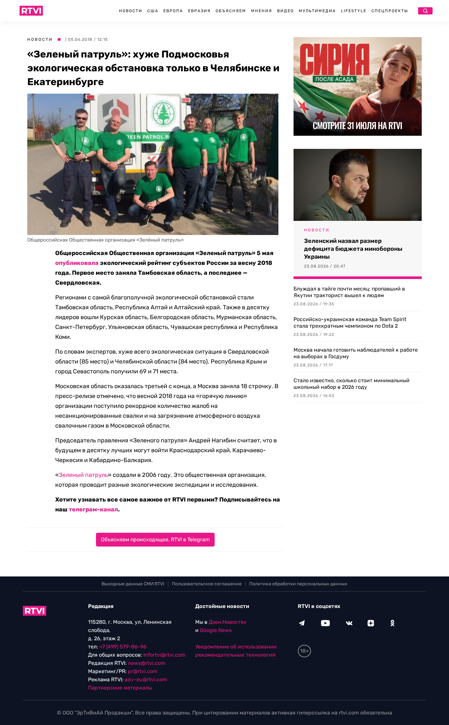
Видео (285, 11)
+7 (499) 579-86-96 (123, 646)
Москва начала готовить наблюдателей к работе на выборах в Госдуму (356, 353)
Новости (130, 11)
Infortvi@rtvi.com (164, 655)
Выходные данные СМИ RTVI (133, 584)
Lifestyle (353, 11)
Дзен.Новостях (228, 622)
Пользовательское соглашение (207, 584)
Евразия (199, 11)
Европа (173, 11)
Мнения (261, 11)
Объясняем (231, 11)
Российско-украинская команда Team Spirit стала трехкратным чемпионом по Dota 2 (350, 322)
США (152, 11)
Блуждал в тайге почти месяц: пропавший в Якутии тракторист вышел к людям (349, 292)
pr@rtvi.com (142, 671)
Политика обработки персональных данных (298, 584)
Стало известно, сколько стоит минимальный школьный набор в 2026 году (352, 383)
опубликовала (77, 263)
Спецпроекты (389, 11)
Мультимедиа (317, 11)
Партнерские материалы (120, 688)
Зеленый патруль (83, 475)
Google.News (216, 630)
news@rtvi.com (146, 663)
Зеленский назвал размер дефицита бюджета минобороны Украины (353, 248)
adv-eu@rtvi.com (146, 679)
